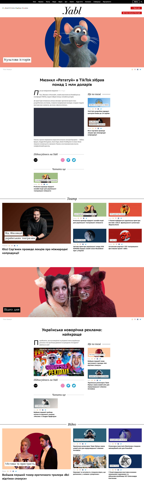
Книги (72, 2)
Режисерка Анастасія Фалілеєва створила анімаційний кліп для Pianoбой (124, 447)
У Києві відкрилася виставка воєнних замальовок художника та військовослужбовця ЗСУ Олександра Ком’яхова (123, 475)
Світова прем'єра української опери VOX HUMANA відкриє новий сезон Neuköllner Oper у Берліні (88, 249)
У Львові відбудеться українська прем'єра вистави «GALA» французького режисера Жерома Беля (124, 223)
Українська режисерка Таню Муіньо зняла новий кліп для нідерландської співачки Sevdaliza (98, 386)
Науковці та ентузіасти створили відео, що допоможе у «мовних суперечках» (89, 473)
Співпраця (96, 2)
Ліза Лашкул (7, 69)
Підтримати (107, 2)
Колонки (88, 2)
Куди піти (79, 2)
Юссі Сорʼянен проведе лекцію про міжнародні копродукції (97, 133)
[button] (141, 1)
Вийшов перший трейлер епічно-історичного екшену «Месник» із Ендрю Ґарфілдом (45, 414)
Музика (40, 2)
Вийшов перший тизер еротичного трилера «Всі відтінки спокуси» (97, 363)
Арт (66, 2)
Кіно (34, 2)
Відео (60, 2)
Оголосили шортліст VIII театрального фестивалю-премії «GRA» (123, 248)
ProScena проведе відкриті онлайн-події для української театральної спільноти (45, 189)
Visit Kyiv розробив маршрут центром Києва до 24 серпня (98, 112)
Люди (54, 2)
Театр (48, 2)
